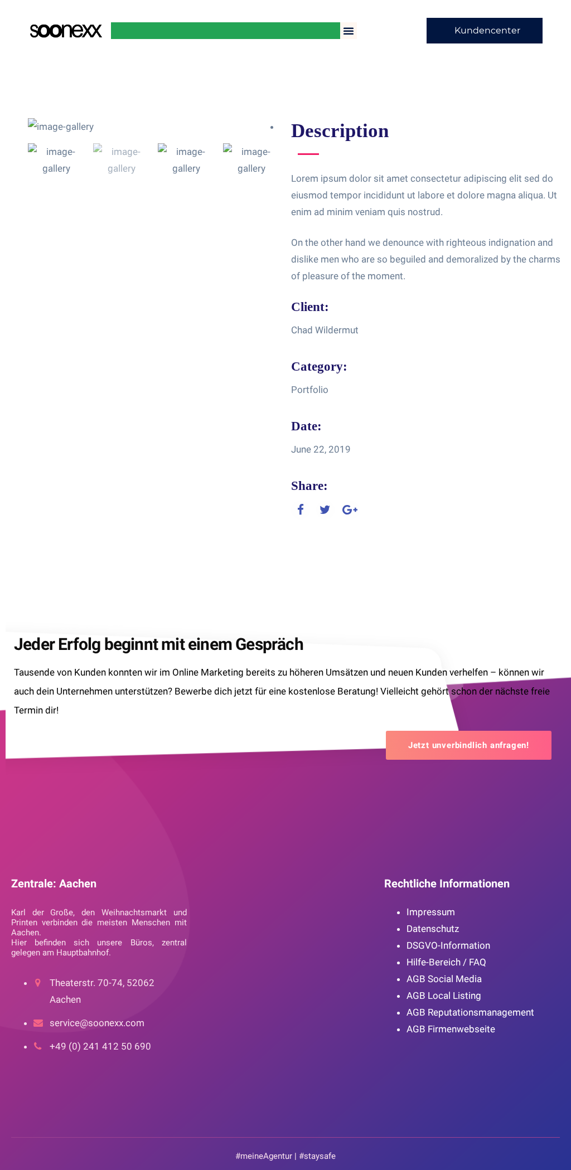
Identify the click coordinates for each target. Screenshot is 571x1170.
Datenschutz (433, 928)
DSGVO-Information (448, 945)
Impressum (431, 911)
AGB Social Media (444, 978)
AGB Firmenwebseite (451, 1029)
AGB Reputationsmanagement (470, 1012)
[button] (348, 30)
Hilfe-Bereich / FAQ (446, 962)
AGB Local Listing (444, 995)
